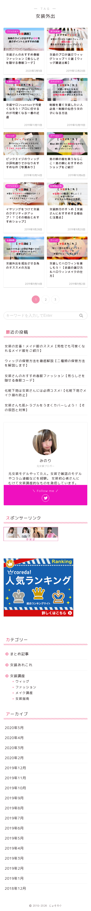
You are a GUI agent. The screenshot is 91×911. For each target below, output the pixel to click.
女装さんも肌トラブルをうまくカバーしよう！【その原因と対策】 (45, 407)
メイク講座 (24, 692)
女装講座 (17, 675)
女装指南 (22, 698)
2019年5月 (14, 838)
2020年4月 (14, 737)
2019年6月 (14, 828)
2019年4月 (14, 848)
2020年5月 (14, 727)
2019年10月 (15, 788)
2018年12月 (15, 888)
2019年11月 (15, 778)
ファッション (25, 687)
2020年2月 (14, 757)
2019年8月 (14, 808)
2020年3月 (14, 747)
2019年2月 (14, 868)
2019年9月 (14, 798)
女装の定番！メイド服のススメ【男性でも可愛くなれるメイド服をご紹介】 (45, 348)
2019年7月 (14, 818)
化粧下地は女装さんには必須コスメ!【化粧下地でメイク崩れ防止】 (46, 392)
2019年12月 (15, 767)
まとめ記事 (19, 653)
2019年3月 (14, 858)
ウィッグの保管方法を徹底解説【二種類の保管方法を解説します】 (45, 363)
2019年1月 (14, 878)
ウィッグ (22, 681)
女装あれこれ (21, 664)
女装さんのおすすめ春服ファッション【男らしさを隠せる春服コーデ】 (45, 378)
